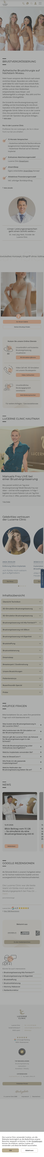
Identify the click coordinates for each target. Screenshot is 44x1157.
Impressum (25, 1096)
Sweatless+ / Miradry (22, 1068)
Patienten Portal (22, 1083)
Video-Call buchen (28, 375)
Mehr (33, 894)
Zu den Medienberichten (22, 942)
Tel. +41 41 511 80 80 (30, 1025)
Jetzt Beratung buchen (28, 395)
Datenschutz (36, 1096)
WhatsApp (27, 1030)
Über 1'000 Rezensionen (11, 911)
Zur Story (10, 581)
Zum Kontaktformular (31, 403)
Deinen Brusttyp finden (22, 327)
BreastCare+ (24, 161)
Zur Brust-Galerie (22, 322)
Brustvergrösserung (22, 1063)
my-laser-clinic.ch (29, 1076)
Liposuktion (22, 1066)
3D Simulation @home (28, 357)
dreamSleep (28, 171)
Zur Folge (6, 502)
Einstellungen (37, 1141)
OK (10, 1150)
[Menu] (40, 3)
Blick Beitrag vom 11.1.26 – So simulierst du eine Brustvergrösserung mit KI (19, 831)
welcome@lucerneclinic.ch (32, 1028)
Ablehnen (29, 1150)
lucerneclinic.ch (14, 1076)
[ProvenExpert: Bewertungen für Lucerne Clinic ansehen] (22, 1052)
